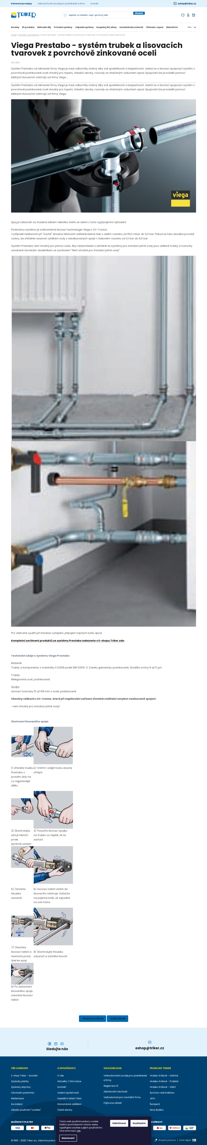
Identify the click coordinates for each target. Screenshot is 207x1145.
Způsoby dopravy (21, 1087)
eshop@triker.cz (187, 3)
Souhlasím (139, 1123)
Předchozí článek (93, 1018)
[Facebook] (49, 1043)
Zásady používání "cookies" (26, 1109)
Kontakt (94, 3)
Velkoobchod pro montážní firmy (122, 1097)
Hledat (139, 13)
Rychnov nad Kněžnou (162, 1092)
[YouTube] (62, 1043)
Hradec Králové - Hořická (164, 1075)
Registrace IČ (111, 1086)
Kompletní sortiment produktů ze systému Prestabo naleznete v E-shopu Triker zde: (68, 640)
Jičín (152, 1098)
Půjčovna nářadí (113, 1103)
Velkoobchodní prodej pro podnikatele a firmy (61, 3)
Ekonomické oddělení (69, 1104)
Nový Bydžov (157, 1109)
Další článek (118, 1018)
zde (79, 1130)
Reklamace (17, 1098)
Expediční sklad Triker (69, 1098)
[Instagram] (55, 1043)
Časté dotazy (64, 1109)
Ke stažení (17, 1104)
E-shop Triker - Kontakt (24, 1075)
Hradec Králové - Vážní (163, 1087)
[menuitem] (16, 27)
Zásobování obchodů (115, 1091)
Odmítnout (119, 1123)
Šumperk (155, 1104)
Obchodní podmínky (22, 1092)
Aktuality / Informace (69, 1081)
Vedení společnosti (68, 1092)
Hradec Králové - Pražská (164, 1081)
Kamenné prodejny (21, 3)
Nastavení (68, 1138)
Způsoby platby (20, 1081)
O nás (60, 1075)
